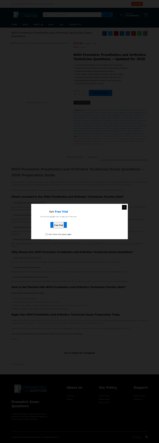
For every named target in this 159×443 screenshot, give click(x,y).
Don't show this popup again (60, 234)
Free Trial (58, 225)
